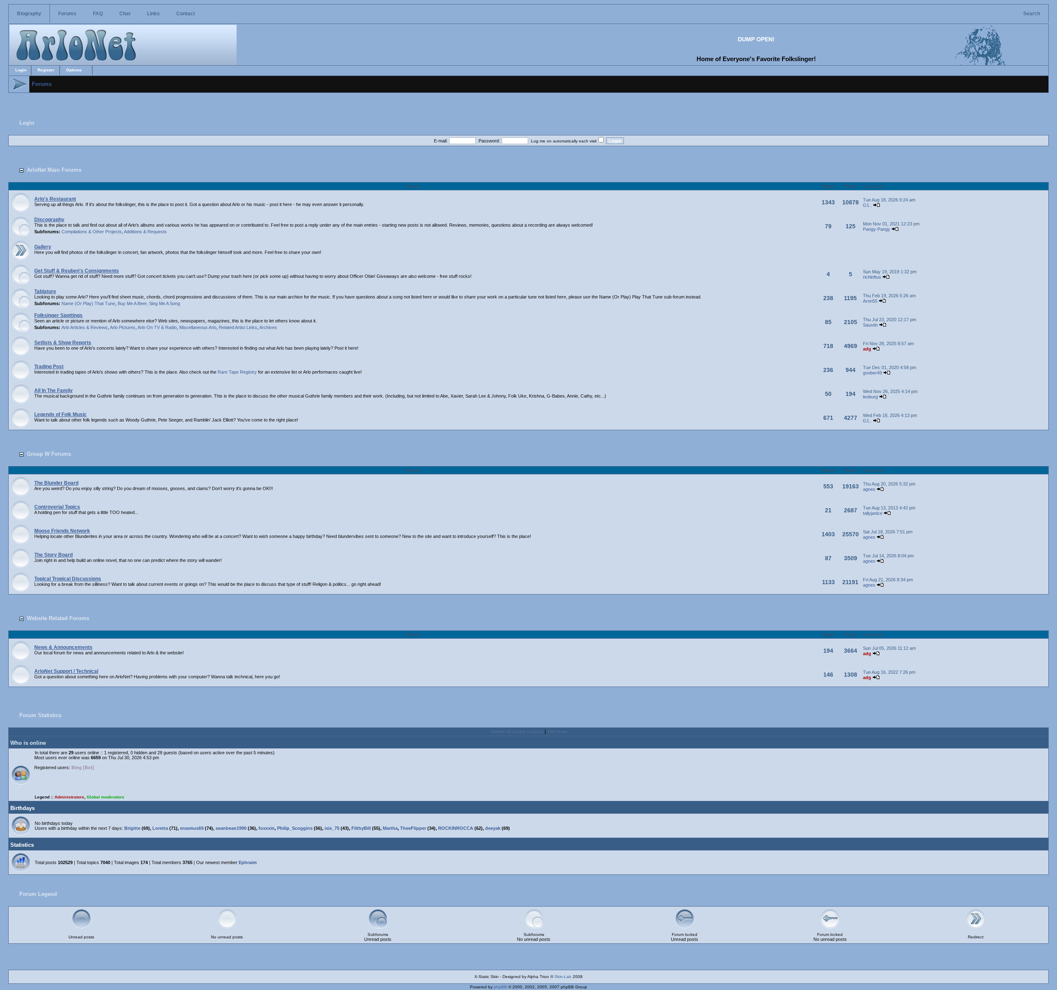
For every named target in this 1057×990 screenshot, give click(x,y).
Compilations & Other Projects (92, 231)
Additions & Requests (145, 231)
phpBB (500, 987)
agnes (869, 489)
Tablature (45, 291)
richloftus (872, 277)
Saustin (870, 324)
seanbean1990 (231, 828)
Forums (67, 14)
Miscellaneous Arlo (197, 327)
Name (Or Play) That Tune (88, 303)
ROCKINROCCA (455, 828)
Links (153, 14)
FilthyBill (361, 828)
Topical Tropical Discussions (67, 579)
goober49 (872, 372)
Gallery (42, 247)
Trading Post (49, 366)
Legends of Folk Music (60, 414)
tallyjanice (872, 513)
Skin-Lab (563, 976)
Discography (49, 220)
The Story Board (53, 555)
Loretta (160, 828)
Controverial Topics (57, 507)
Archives (268, 327)
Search (1031, 14)
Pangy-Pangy (876, 229)
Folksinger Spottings (58, 315)
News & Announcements (63, 647)
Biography (29, 14)
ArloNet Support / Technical (66, 671)
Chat (124, 14)
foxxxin (266, 828)
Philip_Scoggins (295, 828)
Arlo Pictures (122, 327)
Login (20, 70)
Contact (185, 14)
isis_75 (332, 828)
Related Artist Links (238, 327)
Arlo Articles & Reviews (85, 327)
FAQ (98, 14)
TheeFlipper (413, 828)
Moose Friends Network (62, 531)
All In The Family (53, 390)
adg (867, 348)
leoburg (870, 396)
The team (557, 731)
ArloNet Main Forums (54, 170)
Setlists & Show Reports (62, 343)
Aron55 (870, 300)
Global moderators (105, 797)
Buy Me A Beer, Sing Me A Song (149, 303)
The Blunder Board (56, 483)
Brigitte (132, 828)
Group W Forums (49, 454)
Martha (390, 828)
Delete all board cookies (517, 731)
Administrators (69, 797)
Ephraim (248, 862)
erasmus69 (192, 828)
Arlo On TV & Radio (157, 327)
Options (74, 70)
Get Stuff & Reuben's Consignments (76, 271)
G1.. (867, 205)
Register (46, 70)
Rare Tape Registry (237, 371)
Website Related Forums (58, 618)
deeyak (492, 828)
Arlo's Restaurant (55, 199)
